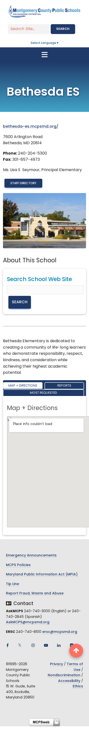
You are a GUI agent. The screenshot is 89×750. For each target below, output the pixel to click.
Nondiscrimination (64, 675)
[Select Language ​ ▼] (59, 43)
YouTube (46, 645)
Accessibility (69, 681)
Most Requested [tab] (43, 392)
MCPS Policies (18, 565)
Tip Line (12, 584)
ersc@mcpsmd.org (59, 632)
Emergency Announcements (31, 555)
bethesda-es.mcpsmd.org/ (30, 127)
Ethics (78, 686)
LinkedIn (58, 645)
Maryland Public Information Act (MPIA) (42, 574)
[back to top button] (76, 651)
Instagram (33, 645)
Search (62, 29)
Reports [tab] (64, 385)
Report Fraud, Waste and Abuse (35, 593)
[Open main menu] (44, 54)
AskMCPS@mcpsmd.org (27, 622)
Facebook (7, 645)
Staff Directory (23, 183)
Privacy (56, 664)
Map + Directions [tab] (22, 385)
